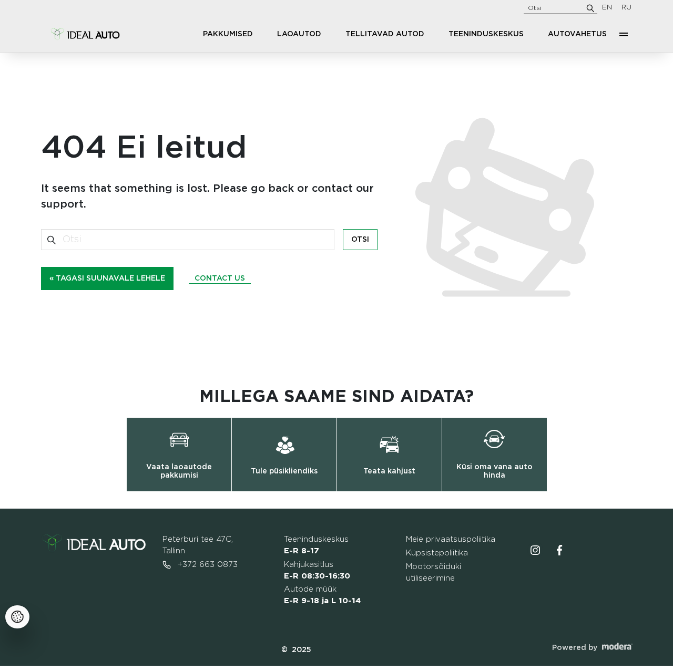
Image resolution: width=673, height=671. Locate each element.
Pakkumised (228, 34)
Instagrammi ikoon (535, 550)
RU (626, 7)
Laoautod (299, 34)
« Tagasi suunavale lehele (107, 278)
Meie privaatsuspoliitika (450, 539)
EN (607, 7)
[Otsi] (590, 8)
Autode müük (322, 595)
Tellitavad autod (384, 34)
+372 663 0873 (206, 565)
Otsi (360, 239)
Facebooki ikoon (559, 550)
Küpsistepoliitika (437, 553)
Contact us (220, 278)
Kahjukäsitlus (317, 570)
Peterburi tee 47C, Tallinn (197, 545)
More (623, 34)
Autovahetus (577, 34)
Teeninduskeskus (486, 34)
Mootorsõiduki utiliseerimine (433, 572)
